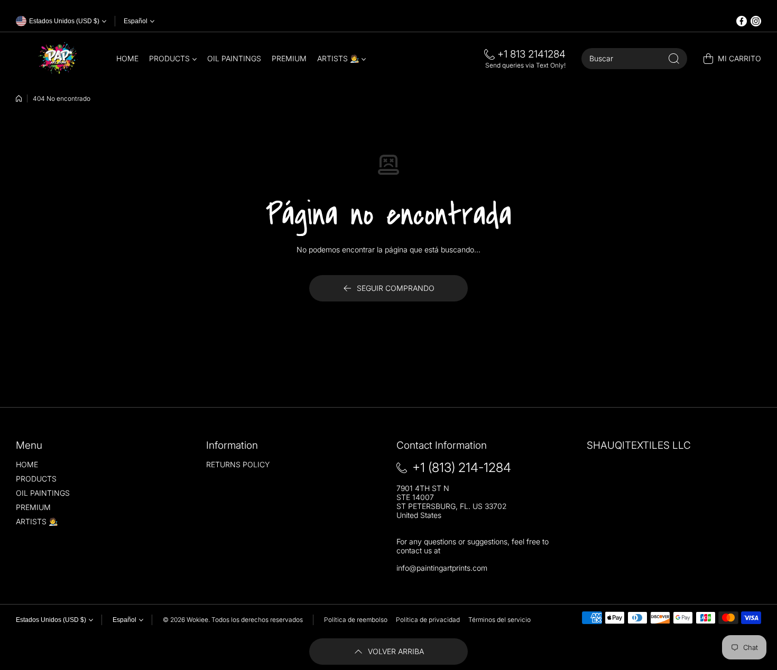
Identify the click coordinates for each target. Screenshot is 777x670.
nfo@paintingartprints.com (442, 567)
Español (135, 21)
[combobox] (634, 58)
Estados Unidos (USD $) (51, 620)
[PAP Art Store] (58, 58)
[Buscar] (674, 58)
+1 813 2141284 (531, 54)
